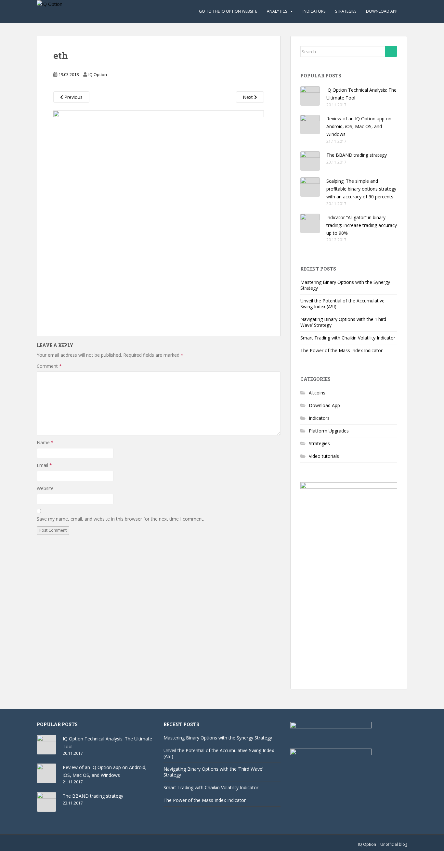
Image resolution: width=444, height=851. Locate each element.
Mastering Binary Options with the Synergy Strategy (345, 285)
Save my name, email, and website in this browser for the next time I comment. (120, 519)
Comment (49, 366)
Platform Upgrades (329, 431)
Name (45, 442)
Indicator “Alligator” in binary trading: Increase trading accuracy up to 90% (361, 225)
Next (248, 97)
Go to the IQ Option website (228, 11)
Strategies (345, 11)
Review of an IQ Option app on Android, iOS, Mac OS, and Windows (358, 126)
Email (44, 465)
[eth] (158, 215)
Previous (73, 97)
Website (45, 488)
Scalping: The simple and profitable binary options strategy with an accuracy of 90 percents (361, 189)
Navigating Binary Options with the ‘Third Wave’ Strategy (343, 322)
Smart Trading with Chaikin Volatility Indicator (347, 338)
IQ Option (97, 74)
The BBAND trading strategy (356, 155)
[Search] (391, 51)
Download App (382, 11)
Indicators (314, 11)
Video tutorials (324, 456)
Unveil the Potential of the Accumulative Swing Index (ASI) (342, 304)
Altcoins (317, 393)
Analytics (277, 11)
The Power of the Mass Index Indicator (341, 350)
